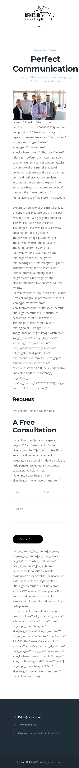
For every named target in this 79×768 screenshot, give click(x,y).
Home (21, 77)
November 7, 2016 (45, 50)
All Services (37, 77)
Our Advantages (59, 77)
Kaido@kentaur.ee (29, 717)
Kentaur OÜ (23, 762)
